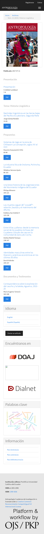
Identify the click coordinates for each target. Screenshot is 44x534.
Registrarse (30, 2)
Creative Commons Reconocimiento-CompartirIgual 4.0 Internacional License (18, 504)
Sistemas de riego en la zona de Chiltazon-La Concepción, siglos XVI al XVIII (21, 144)
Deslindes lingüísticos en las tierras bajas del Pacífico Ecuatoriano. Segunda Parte (22, 114)
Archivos (15, 15)
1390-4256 (13, 492)
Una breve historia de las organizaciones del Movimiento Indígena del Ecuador (21, 186)
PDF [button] (7, 97)
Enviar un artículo (14, 333)
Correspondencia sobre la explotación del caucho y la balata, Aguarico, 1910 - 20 (21, 286)
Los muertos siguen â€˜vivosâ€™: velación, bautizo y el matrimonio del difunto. (20, 207)
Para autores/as (13, 455)
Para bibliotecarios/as (15, 460)
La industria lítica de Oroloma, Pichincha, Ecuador (22, 165)
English (10, 317)
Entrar (40, 2)
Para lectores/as (13, 450)
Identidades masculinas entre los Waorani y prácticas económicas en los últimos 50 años (21, 255)
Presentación (9, 86)
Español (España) (13, 322)
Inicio (7, 15)
